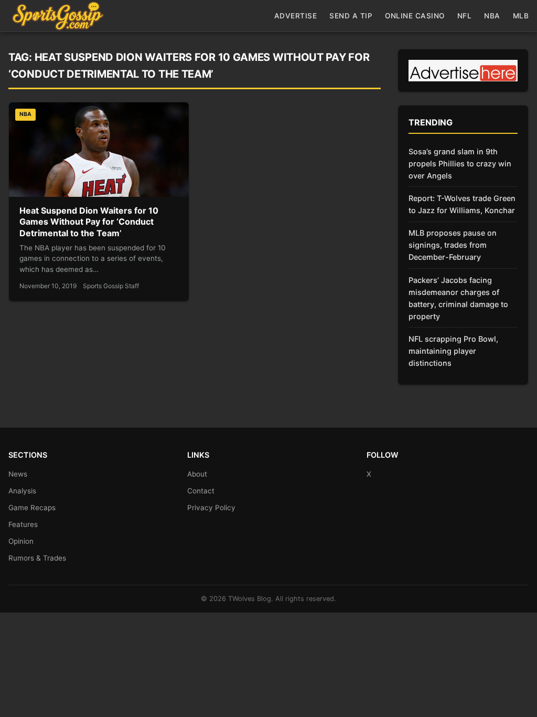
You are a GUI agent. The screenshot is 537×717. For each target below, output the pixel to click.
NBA (492, 16)
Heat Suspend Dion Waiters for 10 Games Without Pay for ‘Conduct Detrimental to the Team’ (88, 221)
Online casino (415, 16)
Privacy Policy (211, 507)
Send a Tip (350, 16)
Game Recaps (32, 507)
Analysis (22, 491)
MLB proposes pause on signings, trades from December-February (453, 244)
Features (23, 524)
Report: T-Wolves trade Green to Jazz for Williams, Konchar (462, 204)
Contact (200, 491)
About (197, 474)
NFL (464, 16)
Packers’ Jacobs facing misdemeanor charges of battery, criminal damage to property (458, 298)
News (17, 474)
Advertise (295, 16)
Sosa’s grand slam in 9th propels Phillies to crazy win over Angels (460, 163)
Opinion (21, 541)
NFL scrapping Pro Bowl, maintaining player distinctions (453, 350)
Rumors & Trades (37, 558)
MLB (521, 16)
